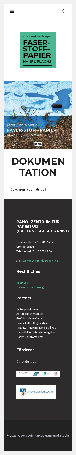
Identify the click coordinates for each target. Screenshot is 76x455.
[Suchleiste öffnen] (64, 12)
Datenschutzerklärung (30, 287)
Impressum (23, 282)
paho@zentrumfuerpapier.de (40, 260)
